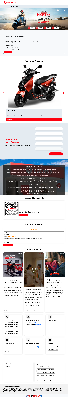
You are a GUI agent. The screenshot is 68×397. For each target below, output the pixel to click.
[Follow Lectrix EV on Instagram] (36, 396)
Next (63, 92)
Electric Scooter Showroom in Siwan (22, 391)
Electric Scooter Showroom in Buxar (49, 388)
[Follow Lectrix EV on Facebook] (27, 396)
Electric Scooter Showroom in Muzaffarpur (27, 390)
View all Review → (18, 244)
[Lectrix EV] (9, 2)
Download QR (24, 214)
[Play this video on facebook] (34, 269)
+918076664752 (15, 47)
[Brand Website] (41, 396)
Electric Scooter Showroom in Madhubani (48, 389)
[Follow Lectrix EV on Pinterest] (34, 396)
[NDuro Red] (34, 86)
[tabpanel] (34, 19)
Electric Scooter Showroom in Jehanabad (28, 389)
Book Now (9, 119)
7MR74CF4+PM (29, 346)
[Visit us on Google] (29, 396)
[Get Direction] (38, 347)
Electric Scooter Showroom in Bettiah (31, 388)
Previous (4, 92)
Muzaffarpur (38, 324)
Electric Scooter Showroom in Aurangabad (12, 388)
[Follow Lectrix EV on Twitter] (31, 396)
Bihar (36, 322)
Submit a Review (8, 244)
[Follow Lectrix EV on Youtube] (39, 396)
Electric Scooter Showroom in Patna (45, 390)
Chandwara (7, 366)
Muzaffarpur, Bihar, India (31, 347)
